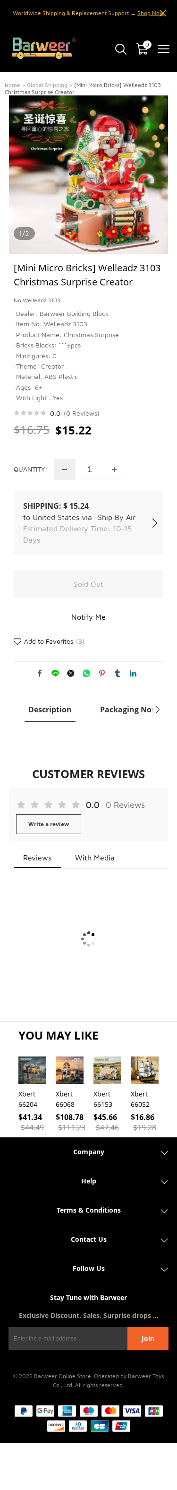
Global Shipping (47, 84)
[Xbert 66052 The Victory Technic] (145, 1070)
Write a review (48, 824)
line (55, 673)
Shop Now (150, 12)
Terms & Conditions (89, 1210)
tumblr (117, 673)
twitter (71, 673)
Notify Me (88, 617)
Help (88, 1180)
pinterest (102, 673)
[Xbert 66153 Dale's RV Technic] (107, 1070)
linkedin (133, 673)
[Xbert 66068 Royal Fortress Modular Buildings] (70, 1070)
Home (12, 84)
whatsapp (86, 673)
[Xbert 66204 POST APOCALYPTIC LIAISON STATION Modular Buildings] (32, 1070)
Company (88, 1151)
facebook (39, 673)
